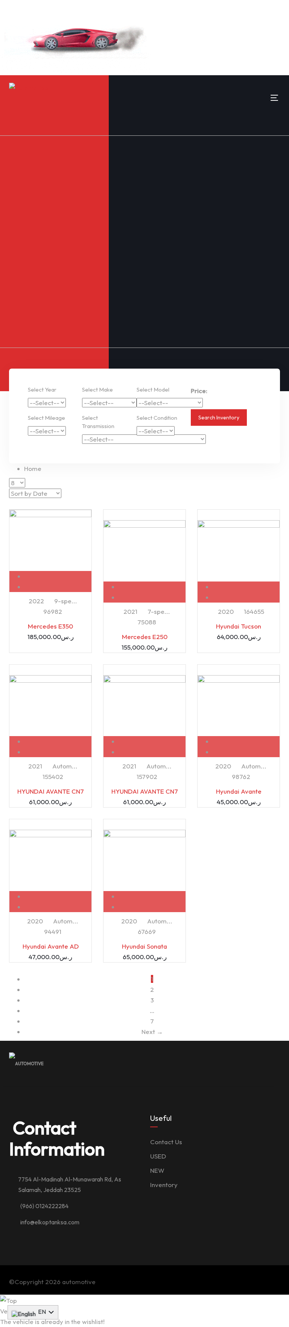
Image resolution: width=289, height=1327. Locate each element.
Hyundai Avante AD (51, 946)
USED (158, 1156)
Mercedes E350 (50, 626)
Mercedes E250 (144, 637)
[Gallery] (58, 587)
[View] (58, 576)
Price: (199, 391)
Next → (152, 1031)
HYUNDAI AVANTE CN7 (50, 791)
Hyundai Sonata (144, 946)
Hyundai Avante (239, 791)
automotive (79, 1282)
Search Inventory (218, 417)
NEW (157, 1170)
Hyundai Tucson (238, 626)
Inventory (164, 1185)
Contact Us (166, 1142)
